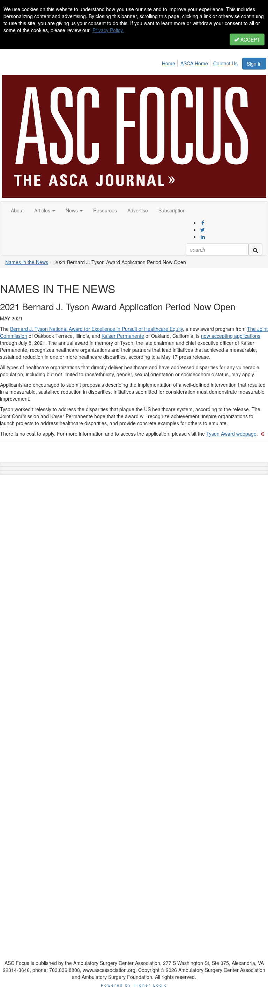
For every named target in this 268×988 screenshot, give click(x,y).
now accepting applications (230, 335)
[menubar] (201, 62)
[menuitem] (170, 62)
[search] (255, 249)
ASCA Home (194, 63)
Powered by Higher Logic (134, 985)
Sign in (254, 63)
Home (168, 63)
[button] (44, 210)
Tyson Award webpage (231, 433)
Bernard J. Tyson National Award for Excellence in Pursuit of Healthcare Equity (96, 328)
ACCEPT (249, 39)
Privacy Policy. (108, 30)
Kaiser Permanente (123, 335)
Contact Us (225, 63)
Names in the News (26, 262)
